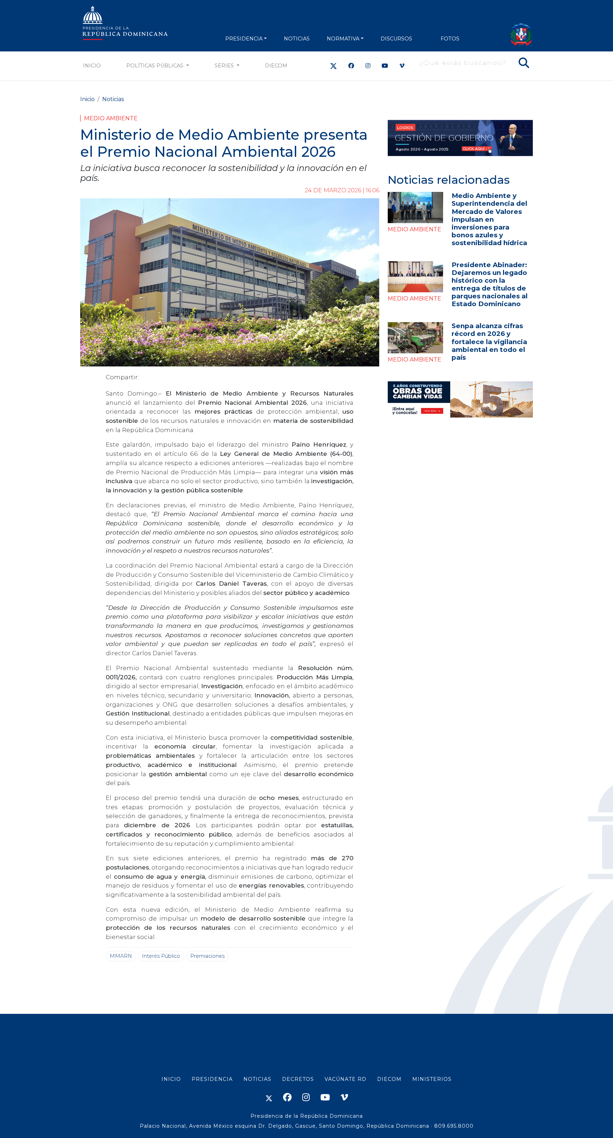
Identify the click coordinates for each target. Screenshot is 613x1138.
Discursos (396, 38)
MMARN (121, 956)
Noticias (113, 99)
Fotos (450, 38)
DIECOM (276, 65)
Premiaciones (207, 956)
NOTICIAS (297, 38)
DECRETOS (298, 1079)
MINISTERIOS (432, 1079)
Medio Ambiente (111, 118)
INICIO (171, 1079)
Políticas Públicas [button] (155, 65)
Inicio (92, 65)
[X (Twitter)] (333, 65)
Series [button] (225, 65)
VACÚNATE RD (345, 1079)
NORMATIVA (343, 38)
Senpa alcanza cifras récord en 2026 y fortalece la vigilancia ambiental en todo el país (489, 341)
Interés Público (161, 956)
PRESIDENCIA (244, 38)
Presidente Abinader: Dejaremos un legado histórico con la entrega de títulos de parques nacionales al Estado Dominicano (490, 284)
